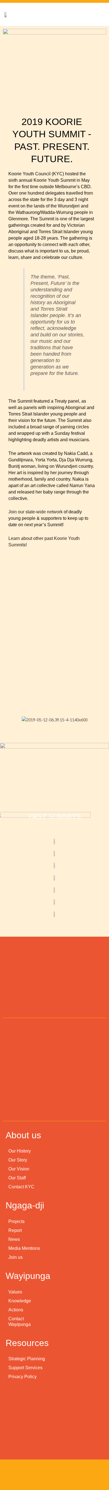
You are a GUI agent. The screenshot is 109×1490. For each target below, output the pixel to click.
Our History (19, 1151)
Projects (16, 1221)
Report (15, 1230)
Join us (15, 1257)
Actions (15, 1309)
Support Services (25, 1367)
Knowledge (19, 1300)
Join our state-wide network (35, 511)
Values (15, 1292)
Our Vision (18, 1169)
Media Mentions (24, 1248)
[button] (25, 719)
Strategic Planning (26, 1358)
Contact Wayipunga (19, 1321)
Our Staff (17, 1177)
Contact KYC (21, 1186)
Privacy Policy (22, 1376)
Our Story (17, 1160)
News (14, 1239)
